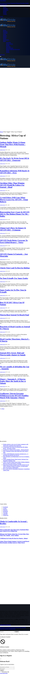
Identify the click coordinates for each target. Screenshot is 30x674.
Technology (6, 39)
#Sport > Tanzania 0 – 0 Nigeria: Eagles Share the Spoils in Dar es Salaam (13, 381)
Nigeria (5, 35)
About (4, 7)
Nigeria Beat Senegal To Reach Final (14, 315)
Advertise (5, 8)
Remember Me (5, 672)
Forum (4, 12)
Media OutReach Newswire (13, 49)
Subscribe (2, 54)
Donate (5, 11)
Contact (5, 14)
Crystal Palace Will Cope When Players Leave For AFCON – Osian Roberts (14, 200)
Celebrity (5, 33)
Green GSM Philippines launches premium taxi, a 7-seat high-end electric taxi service (15, 454)
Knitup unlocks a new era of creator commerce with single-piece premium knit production (15, 445)
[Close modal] (0, 638)
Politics (5, 37)
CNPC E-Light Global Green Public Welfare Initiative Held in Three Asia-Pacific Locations (16, 462)
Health (7, 45)
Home (4, 30)
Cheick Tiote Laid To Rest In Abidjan (15, 268)
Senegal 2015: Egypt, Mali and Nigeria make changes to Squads (12, 354)
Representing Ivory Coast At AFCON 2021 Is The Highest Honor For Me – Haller (14, 214)
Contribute (5, 10)
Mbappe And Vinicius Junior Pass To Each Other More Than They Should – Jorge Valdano (14, 534)
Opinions (8, 46)
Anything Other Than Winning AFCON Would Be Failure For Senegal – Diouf (12, 185)
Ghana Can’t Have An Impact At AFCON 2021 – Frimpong (13, 229)
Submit (16, 631)
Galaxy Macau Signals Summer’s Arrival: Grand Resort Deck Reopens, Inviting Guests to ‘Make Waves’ (14, 542)
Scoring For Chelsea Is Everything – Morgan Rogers (16, 449)
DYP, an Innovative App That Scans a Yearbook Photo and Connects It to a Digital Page (14, 530)
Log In (2, 670)
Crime (4, 34)
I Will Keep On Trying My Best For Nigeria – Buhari (14, 538)
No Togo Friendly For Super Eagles (14, 278)
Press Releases (9, 48)
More (4, 41)
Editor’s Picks (9, 44)
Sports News (2, 149)
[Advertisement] (15, 82)
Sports (4, 38)
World (7, 50)
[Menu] (0, 56)
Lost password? (4, 673)
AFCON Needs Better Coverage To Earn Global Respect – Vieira (14, 241)
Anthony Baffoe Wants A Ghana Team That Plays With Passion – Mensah (13, 144)
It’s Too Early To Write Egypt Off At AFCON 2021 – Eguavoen (14, 159)
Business (5, 31)
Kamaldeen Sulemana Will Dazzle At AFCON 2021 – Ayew (14, 172)
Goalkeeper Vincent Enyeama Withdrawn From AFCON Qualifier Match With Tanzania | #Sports (14, 396)
